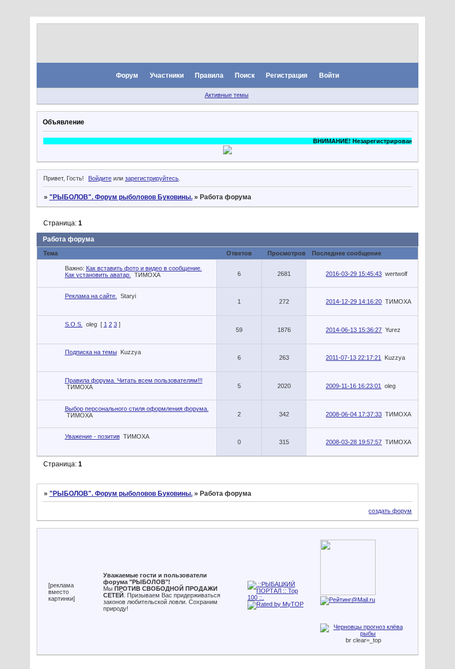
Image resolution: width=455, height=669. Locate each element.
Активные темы (227, 95)
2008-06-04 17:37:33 (354, 414)
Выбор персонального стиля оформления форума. (137, 408)
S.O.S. (74, 324)
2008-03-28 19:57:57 (354, 442)
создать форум (390, 510)
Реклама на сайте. (91, 296)
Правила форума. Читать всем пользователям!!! (134, 380)
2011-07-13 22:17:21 (353, 357)
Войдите (100, 178)
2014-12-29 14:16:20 (354, 301)
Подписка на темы (91, 352)
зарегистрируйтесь (152, 178)
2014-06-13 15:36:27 (354, 329)
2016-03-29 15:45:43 (354, 273)
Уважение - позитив (92, 436)
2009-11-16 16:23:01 (353, 386)
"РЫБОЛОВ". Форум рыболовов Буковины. (121, 197)
